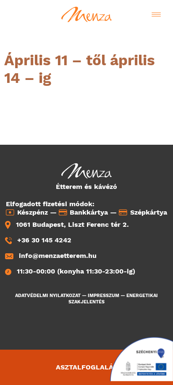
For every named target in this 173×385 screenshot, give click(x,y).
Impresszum (103, 295)
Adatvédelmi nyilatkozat (48, 295)
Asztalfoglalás (87, 367)
